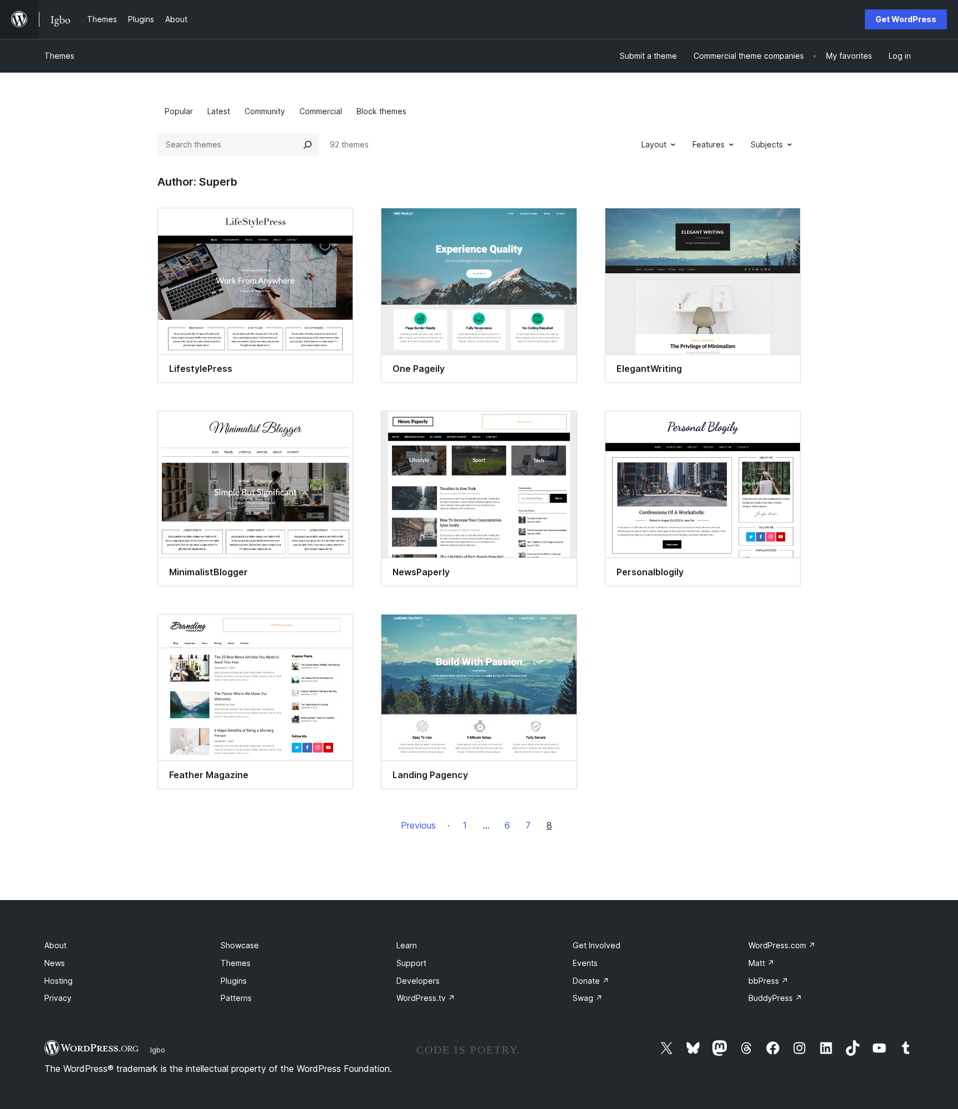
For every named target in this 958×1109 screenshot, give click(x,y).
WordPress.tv (425, 998)
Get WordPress (905, 19)
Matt (761, 963)
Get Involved (596, 945)
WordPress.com (782, 945)
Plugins (234, 980)
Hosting (58, 980)
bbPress (768, 980)
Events (585, 963)
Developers (418, 980)
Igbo (157, 1049)
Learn (406, 945)
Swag (588, 998)
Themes (59, 55)
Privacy (58, 998)
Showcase (240, 945)
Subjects (767, 144)
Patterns (236, 998)
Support (411, 963)
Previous (418, 825)
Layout (653, 144)
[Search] (308, 145)
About (55, 945)
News (54, 963)
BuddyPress (775, 998)
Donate (591, 980)
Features (708, 144)
